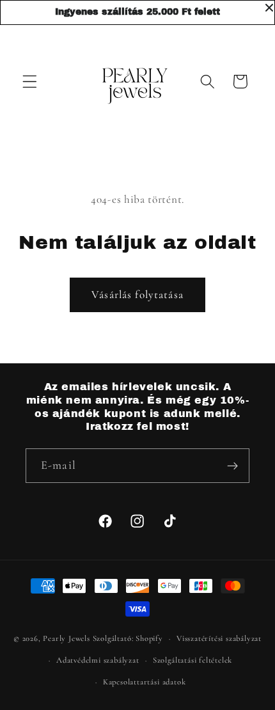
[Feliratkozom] (232, 465)
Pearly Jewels (66, 638)
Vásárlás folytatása (137, 294)
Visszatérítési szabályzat (219, 638)
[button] (29, 81)
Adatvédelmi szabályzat (97, 660)
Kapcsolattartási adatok (144, 682)
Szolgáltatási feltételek (192, 660)
